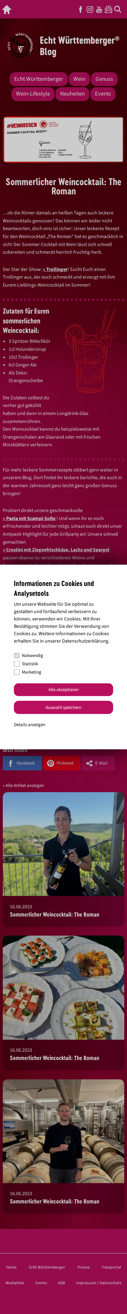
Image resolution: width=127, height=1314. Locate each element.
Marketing (31, 672)
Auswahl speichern (63, 707)
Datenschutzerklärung (85, 640)
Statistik (30, 664)
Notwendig (32, 655)
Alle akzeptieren (63, 689)
